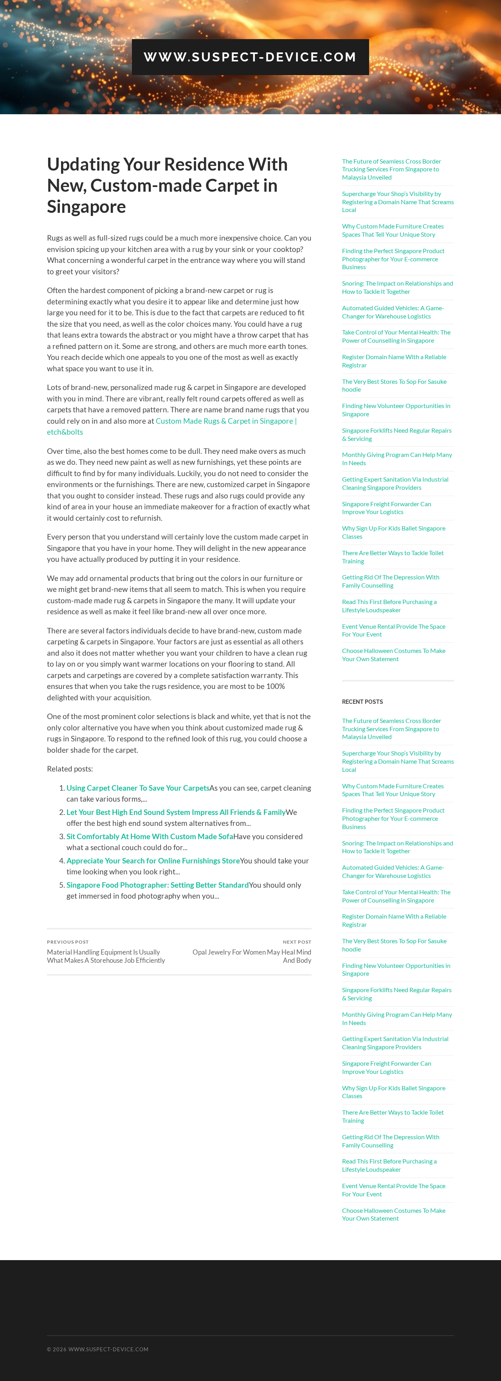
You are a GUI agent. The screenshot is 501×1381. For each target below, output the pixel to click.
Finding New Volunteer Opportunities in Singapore (396, 409)
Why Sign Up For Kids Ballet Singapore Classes (393, 532)
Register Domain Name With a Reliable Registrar (394, 361)
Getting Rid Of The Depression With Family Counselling (391, 581)
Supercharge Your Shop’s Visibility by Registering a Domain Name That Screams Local (398, 202)
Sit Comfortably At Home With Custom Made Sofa (150, 836)
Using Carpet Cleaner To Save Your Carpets (138, 787)
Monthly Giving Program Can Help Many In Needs (397, 458)
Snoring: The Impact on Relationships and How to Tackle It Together (397, 287)
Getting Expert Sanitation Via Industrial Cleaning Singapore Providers (395, 483)
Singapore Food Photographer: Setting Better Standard (158, 884)
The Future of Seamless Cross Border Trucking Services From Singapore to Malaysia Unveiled (391, 169)
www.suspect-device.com (250, 57)
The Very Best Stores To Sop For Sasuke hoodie (394, 385)
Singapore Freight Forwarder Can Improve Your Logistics (386, 508)
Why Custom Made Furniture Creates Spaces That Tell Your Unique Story (393, 230)
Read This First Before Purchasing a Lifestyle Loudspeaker (389, 605)
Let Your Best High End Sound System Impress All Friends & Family (176, 811)
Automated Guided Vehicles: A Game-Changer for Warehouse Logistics (393, 312)
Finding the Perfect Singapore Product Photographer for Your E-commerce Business (393, 259)
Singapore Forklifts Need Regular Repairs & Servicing (397, 434)
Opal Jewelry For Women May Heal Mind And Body (252, 951)
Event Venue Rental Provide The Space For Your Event (393, 630)
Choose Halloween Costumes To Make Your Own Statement (393, 654)
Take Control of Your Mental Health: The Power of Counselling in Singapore (396, 336)
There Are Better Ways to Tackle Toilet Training (393, 557)
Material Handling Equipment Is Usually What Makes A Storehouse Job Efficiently (106, 951)
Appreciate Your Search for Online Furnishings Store (153, 860)
